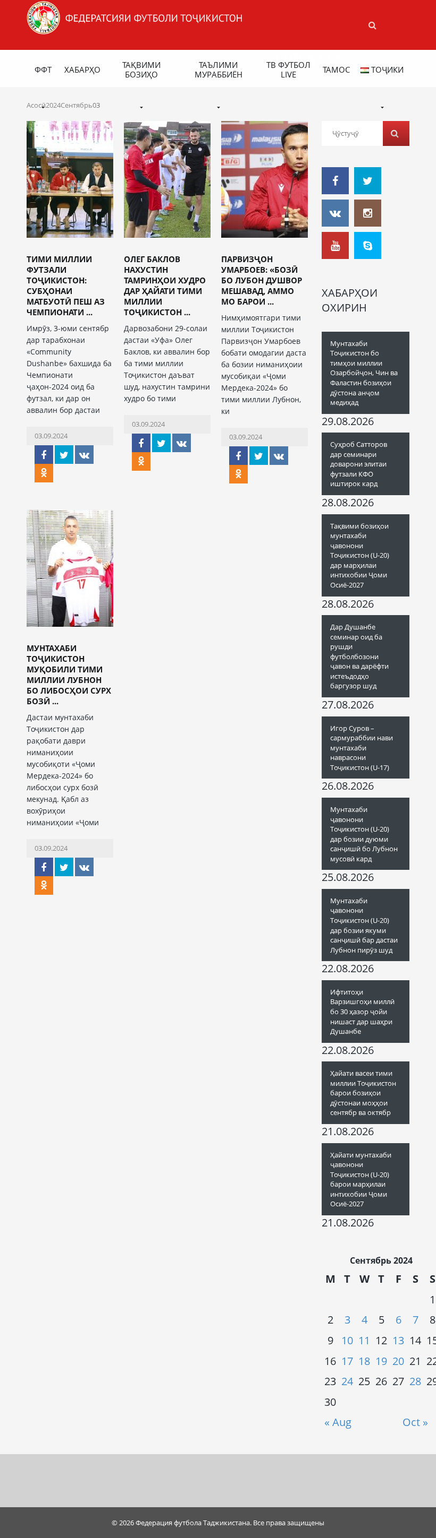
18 (364, 1361)
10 (347, 1340)
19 (381, 1361)
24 (347, 1381)
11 (364, 1340)
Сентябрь (77, 105)
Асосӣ (36, 105)
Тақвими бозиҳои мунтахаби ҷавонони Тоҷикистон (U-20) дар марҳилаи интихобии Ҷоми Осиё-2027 (359, 555)
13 (398, 1340)
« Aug (337, 1422)
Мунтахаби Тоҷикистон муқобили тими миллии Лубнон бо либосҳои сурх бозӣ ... (69, 674)
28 (415, 1381)
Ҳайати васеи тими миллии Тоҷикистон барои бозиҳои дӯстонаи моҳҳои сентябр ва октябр (363, 1092)
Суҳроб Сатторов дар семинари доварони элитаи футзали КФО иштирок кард (358, 463)
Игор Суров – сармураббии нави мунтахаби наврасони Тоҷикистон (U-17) (361, 747)
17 (347, 1361)
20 (398, 1361)
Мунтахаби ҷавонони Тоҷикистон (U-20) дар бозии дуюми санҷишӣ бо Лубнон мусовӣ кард (364, 834)
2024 (53, 105)
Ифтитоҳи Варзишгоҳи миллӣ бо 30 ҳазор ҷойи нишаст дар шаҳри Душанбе (362, 1011)
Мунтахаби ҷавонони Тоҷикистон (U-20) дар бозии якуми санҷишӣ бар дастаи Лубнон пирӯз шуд (364, 925)
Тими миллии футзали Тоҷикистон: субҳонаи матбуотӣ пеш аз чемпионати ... (66, 285)
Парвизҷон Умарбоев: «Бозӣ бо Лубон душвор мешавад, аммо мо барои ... (261, 280)
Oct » (415, 1422)
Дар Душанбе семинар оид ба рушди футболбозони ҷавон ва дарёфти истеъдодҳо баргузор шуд (359, 656)
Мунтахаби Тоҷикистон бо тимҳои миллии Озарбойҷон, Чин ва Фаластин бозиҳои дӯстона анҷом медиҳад (364, 373)
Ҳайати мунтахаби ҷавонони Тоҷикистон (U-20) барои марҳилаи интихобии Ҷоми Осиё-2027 (360, 1179)
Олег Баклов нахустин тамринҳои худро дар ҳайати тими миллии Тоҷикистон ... (165, 285)
